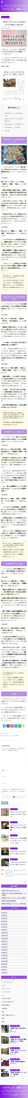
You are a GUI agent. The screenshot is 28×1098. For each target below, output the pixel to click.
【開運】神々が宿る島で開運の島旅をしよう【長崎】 (13, 894)
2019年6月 (4, 972)
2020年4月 (4, 944)
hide (18, 107)
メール (4, 776)
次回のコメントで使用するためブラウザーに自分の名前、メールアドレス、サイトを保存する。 (13, 791)
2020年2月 (4, 950)
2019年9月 (4, 964)
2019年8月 (4, 967)
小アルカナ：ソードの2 (12, 127)
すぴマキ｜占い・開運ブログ (14, 9)
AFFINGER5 (14, 1095)
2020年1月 (4, 952)
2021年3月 (4, 924)
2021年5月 (4, 918)
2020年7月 (4, 941)
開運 (17, 735)
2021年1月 (4, 930)
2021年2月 (4, 927)
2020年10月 (4, 938)
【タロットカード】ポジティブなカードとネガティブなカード (18, 814)
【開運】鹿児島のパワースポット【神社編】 (13, 903)
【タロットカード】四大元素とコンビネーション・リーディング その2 (18, 840)
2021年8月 (4, 912)
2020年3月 (4, 947)
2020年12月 (4, 932)
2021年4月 (4, 921)
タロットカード (6, 733)
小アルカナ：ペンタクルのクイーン (13, 114)
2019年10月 (4, 961)
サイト (3, 783)
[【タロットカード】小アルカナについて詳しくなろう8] (16, 725)
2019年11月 (4, 958)
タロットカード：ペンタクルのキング (13, 120)
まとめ (6, 130)
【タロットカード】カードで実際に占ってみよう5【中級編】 (18, 827)
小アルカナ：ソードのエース (13, 124)
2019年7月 (4, 970)
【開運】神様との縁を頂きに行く (10, 890)
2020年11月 (4, 935)
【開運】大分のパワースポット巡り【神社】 (13, 898)
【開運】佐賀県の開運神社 (8, 901)
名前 (3, 770)
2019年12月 (4, 955)
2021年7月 (4, 915)
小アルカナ (12, 735)
